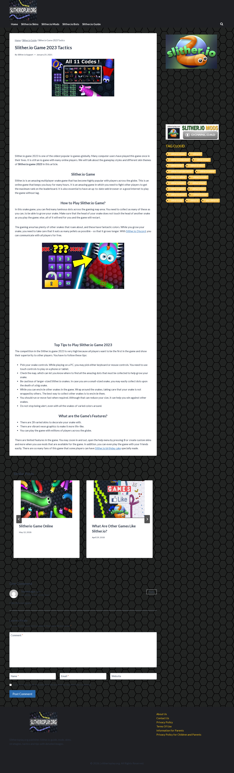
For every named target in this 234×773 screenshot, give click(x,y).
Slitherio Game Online (36, 526)
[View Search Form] (222, 24)
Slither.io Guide (91, 24)
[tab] (76, 561)
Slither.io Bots (70, 24)
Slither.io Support (25, 54)
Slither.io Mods (50, 24)
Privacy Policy (164, 722)
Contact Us (162, 718)
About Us (161, 714)
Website (116, 676)
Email (65, 676)
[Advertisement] (83, 126)
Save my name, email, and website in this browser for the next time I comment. (52, 684)
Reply (151, 591)
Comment (17, 635)
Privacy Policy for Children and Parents (178, 734)
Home (14, 24)
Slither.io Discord (136, 231)
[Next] (147, 519)
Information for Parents (170, 730)
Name (15, 676)
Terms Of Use (164, 726)
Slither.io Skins (29, 24)
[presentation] (47, 499)
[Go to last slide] (19, 519)
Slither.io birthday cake (108, 448)
